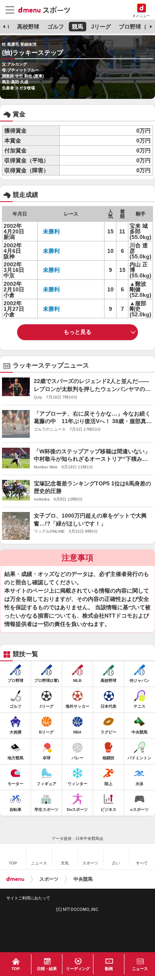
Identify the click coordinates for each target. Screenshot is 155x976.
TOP (16, 968)
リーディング (78, 968)
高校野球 (28, 26)
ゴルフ (55, 26)
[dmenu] (15, 879)
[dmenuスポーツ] (47, 9)
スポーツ (48, 879)
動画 (109, 968)
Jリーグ (101, 26)
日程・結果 (47, 968)
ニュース (140, 968)
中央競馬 (83, 879)
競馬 (77, 26)
